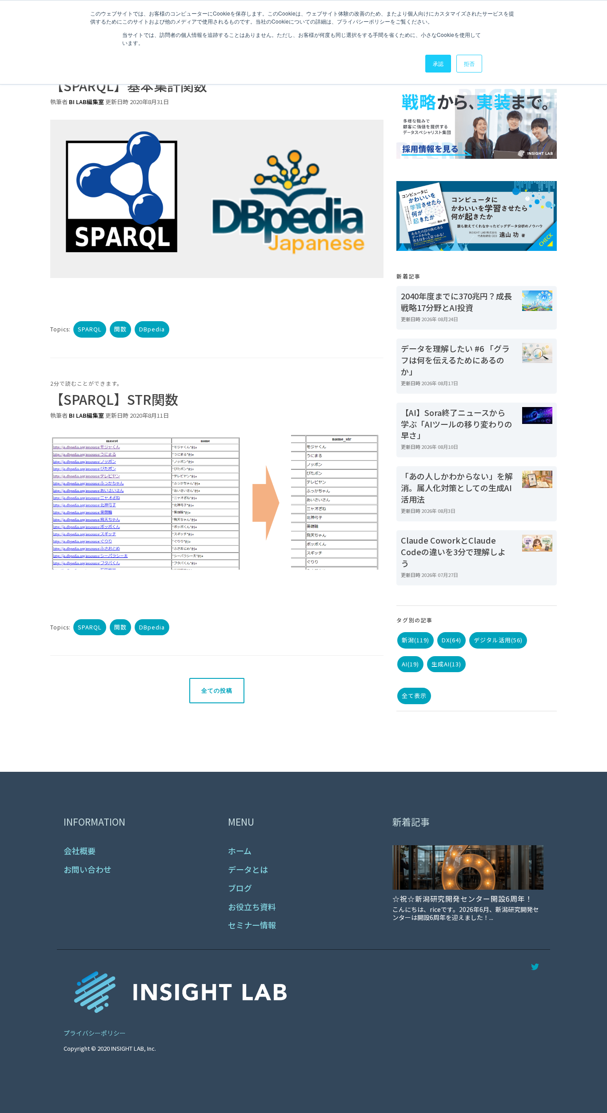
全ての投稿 (216, 690)
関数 (120, 329)
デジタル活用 (498, 640)
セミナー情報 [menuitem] (252, 925)
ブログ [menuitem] (240, 888)
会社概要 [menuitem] (80, 850)
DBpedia (152, 329)
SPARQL (90, 329)
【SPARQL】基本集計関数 (128, 85)
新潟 (415, 640)
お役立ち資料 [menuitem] (252, 906)
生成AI (446, 664)
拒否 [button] (469, 63)
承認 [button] (438, 63)
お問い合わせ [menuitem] (88, 869)
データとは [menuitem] (248, 869)
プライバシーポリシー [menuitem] (95, 1032)
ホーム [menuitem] (240, 850)
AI (410, 664)
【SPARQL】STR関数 (114, 399)
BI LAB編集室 (86, 101)
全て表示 (414, 695)
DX (451, 640)
